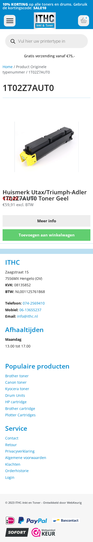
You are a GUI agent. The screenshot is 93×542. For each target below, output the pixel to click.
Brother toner (17, 375)
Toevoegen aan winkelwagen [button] (47, 234)
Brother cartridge (20, 408)
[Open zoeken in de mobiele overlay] (46, 41)
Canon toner (16, 382)
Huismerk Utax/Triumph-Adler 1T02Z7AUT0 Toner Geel (45, 195)
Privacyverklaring (20, 451)
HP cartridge (16, 401)
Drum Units (15, 395)
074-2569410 (34, 303)
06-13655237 (30, 309)
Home (8, 66)
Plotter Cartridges (20, 414)
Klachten (12, 464)
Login (9, 477)
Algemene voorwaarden (25, 457)
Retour (11, 444)
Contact (11, 438)
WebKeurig (74, 502)
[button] (10, 20)
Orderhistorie (17, 470)
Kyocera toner (17, 388)
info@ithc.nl (27, 316)
